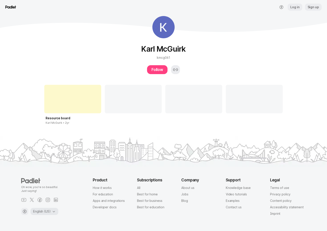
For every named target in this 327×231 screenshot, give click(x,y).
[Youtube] (23, 200)
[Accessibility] (24, 211)
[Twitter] (31, 200)
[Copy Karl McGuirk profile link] (175, 69)
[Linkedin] (56, 200)
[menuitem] (281, 7)
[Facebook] (39, 200)
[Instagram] (47, 200)
